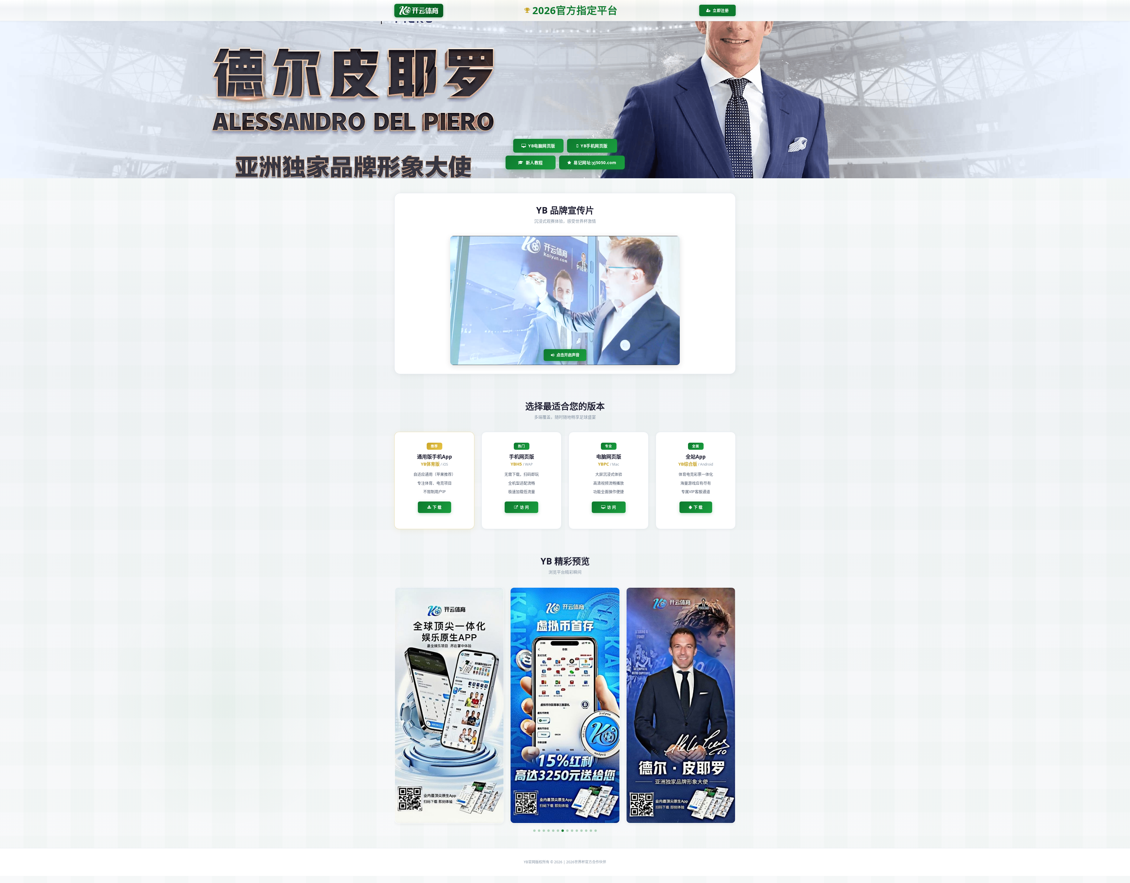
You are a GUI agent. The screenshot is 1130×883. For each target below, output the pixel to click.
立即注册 (721, 10)
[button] (534, 830)
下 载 (437, 507)
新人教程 (534, 162)
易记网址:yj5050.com (595, 162)
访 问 (524, 507)
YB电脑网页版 (541, 146)
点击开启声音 (567, 354)
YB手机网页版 (594, 146)
